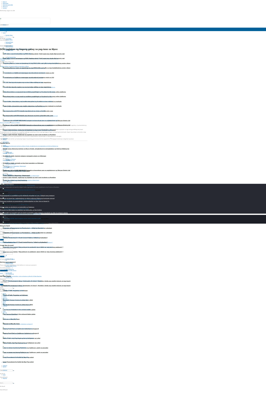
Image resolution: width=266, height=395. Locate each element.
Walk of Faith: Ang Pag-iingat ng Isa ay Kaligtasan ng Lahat (21, 343)
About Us (5, 6)
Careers (5, 8)
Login (4, 375)
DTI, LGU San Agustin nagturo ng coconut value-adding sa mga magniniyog (27, 87)
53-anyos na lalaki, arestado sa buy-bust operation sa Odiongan (23, 163)
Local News (8, 43)
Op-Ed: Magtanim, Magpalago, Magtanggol (16, 175)
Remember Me (5, 237)
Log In (13, 259)
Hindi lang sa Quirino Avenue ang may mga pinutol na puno (22, 194)
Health (9, 46)
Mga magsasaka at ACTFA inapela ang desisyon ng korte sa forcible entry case (28, 115)
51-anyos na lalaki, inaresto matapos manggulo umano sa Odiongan (24, 156)
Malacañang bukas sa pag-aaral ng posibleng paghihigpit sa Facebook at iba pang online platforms (34, 96)
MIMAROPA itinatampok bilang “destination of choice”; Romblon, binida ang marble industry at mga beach (37, 285)
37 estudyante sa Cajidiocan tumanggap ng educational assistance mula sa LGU (28, 77)
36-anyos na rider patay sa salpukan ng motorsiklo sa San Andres (21, 210)
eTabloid (5, 370)
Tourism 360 (9, 277)
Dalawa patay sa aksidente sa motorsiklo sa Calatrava (17, 207)
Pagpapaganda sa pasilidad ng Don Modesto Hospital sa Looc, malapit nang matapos (27, 195)
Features (5, 298)
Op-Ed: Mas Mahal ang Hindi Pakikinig (15, 185)
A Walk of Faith (9, 263)
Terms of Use (6, 220)
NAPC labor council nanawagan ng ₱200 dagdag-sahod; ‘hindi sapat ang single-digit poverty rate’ (34, 54)
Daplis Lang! (9, 152)
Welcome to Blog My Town (11, 323)
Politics (5, 296)
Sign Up (13, 242)
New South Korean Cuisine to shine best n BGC (18, 304)
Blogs (4, 303)
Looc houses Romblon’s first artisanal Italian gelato (19, 314)
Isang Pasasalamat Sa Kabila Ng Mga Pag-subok (18, 362)
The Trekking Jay (10, 274)
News (4, 295)
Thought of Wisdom (11, 159)
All (6, 255)
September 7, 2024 (5, 58)
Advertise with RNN (8, 5)
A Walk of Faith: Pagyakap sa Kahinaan (15, 295)
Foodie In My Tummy (11, 270)
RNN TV (5, 2)
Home (4, 25)
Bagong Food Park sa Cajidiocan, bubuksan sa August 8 (21, 333)
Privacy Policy (6, 218)
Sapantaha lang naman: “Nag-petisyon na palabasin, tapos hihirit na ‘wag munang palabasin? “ (33, 252)
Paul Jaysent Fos (11, 57)
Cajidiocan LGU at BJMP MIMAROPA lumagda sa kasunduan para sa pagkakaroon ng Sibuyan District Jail (36, 170)
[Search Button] (13, 370)
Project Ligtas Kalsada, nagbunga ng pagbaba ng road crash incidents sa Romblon (29, 134)
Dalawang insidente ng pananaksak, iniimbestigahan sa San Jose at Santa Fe (24, 201)
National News (9, 46)
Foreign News (9, 40)
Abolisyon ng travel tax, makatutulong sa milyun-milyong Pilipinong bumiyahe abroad (27, 198)
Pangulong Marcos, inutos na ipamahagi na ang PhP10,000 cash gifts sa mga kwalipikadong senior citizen (36, 68)
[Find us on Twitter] (0, 12)
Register (5, 378)
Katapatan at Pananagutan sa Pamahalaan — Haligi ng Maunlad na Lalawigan (27, 232)
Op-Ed (4, 150)
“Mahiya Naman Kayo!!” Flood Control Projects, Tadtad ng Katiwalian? (25, 242)
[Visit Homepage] (9, 17)
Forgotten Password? (5, 242)
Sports (4, 367)
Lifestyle (5, 46)
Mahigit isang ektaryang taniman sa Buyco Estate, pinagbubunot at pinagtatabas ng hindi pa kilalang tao (36, 149)
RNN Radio (5, 3)
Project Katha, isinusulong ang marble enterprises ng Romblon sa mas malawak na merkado (32, 106)
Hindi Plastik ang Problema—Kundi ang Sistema (18, 213)
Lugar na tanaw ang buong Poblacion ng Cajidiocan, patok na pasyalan (25, 352)
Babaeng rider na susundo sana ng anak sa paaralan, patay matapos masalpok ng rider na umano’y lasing (34, 213)
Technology (6, 300)
